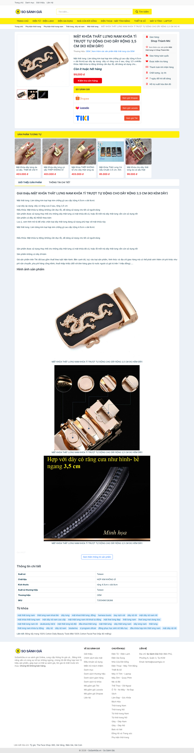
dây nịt (49, 628)
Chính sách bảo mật (93, 658)
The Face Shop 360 (46, 745)
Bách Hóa (116, 701)
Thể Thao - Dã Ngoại (121, 685)
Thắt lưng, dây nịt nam (75, 26)
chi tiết (59, 182)
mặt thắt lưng (105, 624)
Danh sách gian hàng (94, 677)
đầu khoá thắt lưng (88, 624)
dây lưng (65, 615)
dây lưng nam (140, 624)
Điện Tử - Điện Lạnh (43, 21)
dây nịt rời (132, 615)
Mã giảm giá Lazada (93, 689)
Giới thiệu (40, 2)
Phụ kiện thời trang (33, 26)
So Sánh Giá (108, 750)
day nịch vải (119, 615)
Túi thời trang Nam (120, 713)
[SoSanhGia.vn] (29, 11)
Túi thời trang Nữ (119, 717)
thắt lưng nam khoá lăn (48, 615)
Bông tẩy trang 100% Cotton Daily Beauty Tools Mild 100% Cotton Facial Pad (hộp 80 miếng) (68, 633)
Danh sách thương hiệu (94, 674)
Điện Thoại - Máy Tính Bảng (115, 21)
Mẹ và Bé (116, 681)
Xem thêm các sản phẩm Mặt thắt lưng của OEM (113, 51)
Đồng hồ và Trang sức (122, 733)
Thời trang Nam (119, 705)
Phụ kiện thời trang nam (53, 26)
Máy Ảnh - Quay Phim (122, 677)
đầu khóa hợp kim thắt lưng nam (145, 628)
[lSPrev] (20, 60)
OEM (88, 51)
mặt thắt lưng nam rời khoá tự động (84, 619)
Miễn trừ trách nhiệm (93, 666)
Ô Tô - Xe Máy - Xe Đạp (123, 689)
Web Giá (69, 745)
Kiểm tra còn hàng (88, 80)
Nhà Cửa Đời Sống (87, 21)
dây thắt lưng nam (122, 624)
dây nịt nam (60, 628)
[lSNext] (65, 60)
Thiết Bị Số (140, 21)
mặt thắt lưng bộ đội (67, 624)
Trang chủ (19, 2)
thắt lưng (153, 624)
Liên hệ (50, 2)
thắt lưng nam (129, 619)
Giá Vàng (60, 745)
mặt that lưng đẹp (112, 619)
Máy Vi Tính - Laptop (161, 21)
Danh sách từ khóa (92, 681)
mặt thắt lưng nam (26, 615)
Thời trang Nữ (118, 709)
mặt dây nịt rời (169, 628)
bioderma (73, 628)
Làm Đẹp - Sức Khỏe (121, 697)
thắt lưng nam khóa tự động (31, 628)
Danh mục (29, 2)
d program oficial (88, 628)
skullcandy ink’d (47, 624)
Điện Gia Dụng (65, 21)
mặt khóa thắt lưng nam (29, 619)
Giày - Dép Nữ (118, 725)
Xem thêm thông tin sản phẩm (97, 557)
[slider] (22, 95)
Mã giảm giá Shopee (93, 693)
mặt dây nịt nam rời (148, 615)
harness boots (104, 615)
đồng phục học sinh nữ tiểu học (113, 628)
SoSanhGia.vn (94, 750)
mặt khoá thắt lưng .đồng (84, 615)
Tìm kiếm (143, 11)
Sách (114, 693)
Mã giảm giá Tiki (91, 685)
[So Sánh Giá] (29, 650)
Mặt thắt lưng (92, 26)
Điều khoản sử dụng (93, 662)
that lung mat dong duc (149, 619)
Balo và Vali (117, 729)
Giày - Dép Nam (119, 721)
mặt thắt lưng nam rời (28, 624)
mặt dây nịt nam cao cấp (54, 619)
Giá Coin (78, 745)
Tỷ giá (33, 745)
